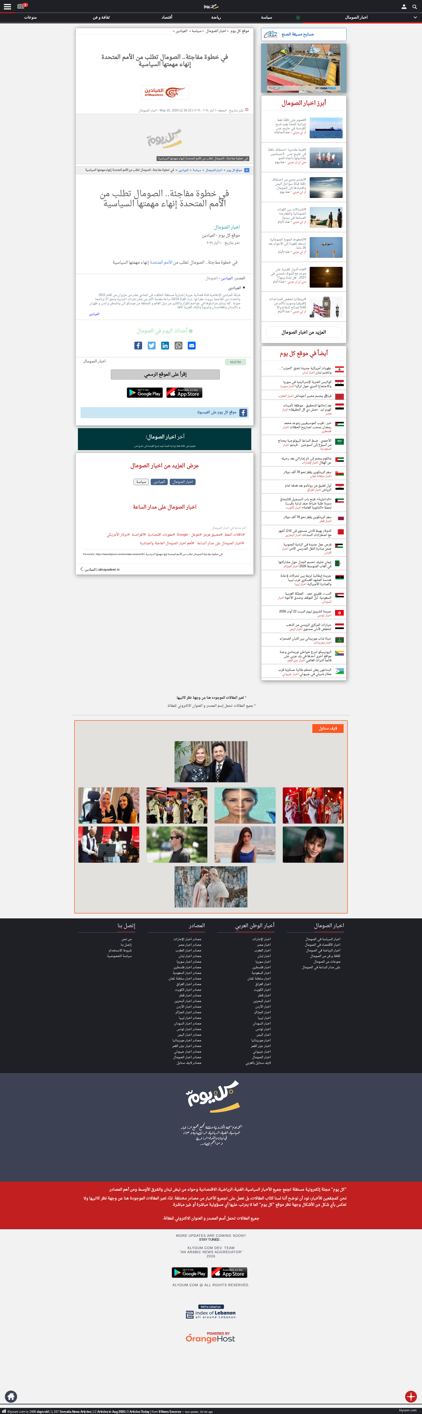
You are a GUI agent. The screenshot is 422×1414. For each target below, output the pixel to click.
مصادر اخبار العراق (188, 984)
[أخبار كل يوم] (211, 7)
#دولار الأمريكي (118, 535)
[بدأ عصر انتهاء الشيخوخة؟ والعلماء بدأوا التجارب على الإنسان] (245, 805)
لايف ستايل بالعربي (258, 1063)
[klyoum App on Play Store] (191, 1277)
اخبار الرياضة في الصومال (323, 950)
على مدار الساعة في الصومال (321, 967)
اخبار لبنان (264, 956)
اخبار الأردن (263, 1007)
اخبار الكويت (262, 990)
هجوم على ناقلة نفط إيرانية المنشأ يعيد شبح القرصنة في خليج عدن (164, 446)
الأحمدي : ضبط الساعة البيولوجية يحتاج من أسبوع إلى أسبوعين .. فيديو (304, 443)
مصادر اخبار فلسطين (187, 967)
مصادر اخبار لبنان (190, 956)
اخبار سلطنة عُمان (259, 979)
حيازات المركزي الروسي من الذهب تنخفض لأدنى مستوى (308, 627)
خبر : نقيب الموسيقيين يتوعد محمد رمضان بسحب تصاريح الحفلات (307, 425)
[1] (20, 5)
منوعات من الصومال (327, 962)
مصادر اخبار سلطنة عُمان (185, 979)
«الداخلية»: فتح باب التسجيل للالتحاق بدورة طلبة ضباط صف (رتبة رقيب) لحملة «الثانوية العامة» (305, 503)
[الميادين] (164, 92)
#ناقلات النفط (234, 535)
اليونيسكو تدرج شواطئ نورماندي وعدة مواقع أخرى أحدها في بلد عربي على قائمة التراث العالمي (305, 656)
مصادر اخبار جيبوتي (187, 1052)
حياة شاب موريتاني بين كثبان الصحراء (305, 639)
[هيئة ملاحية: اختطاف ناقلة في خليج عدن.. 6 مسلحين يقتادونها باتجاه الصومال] (326, 168)
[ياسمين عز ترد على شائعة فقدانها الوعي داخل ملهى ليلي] (245, 844)
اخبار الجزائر (262, 1012)
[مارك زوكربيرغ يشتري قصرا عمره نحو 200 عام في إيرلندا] (177, 844)
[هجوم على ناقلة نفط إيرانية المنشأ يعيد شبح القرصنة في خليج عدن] (326, 138)
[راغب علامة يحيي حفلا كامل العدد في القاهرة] (177, 805)
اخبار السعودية (261, 973)
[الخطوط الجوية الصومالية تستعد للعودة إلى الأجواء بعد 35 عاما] (326, 258)
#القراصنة (139, 535)
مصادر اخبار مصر (189, 945)
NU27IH (235, 362)
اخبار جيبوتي (262, 1052)
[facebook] (137, 348)
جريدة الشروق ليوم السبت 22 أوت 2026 (305, 612)
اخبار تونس (263, 1029)
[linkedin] (164, 348)
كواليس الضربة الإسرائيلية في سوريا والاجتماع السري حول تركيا (307, 384)
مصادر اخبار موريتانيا (186, 1040)
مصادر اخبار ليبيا (190, 1018)
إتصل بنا (126, 945)
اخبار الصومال (213, 170)
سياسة (196, 31)
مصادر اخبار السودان (187, 1024)
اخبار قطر (264, 995)
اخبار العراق (263, 984)
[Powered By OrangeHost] (211, 1343)
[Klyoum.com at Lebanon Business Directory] (211, 1319)
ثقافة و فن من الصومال (325, 956)
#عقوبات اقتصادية (161, 535)
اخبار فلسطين (261, 967)
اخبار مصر (264, 945)
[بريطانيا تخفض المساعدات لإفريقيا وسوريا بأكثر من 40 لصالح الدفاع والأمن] (326, 317)
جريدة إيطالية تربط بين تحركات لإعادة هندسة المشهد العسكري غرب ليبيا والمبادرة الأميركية (305, 580)
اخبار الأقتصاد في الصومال (322, 945)
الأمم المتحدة (161, 263)
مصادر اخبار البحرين (187, 1001)
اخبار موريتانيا (261, 1040)
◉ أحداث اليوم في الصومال (165, 331)
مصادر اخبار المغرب (188, 950)
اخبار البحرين (262, 1001)
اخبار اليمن (263, 1035)
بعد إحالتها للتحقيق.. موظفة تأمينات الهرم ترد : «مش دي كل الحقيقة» (307, 407)
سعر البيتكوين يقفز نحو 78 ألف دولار (307, 472)
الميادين (181, 31)
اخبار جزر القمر (261, 1046)
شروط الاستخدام (120, 950)
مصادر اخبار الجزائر (188, 1012)
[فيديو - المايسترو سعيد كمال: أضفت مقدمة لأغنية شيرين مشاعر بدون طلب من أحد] (109, 844)
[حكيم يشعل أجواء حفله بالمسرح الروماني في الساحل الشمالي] (313, 805)
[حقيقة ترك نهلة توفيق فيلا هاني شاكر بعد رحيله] (211, 762)
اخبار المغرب (262, 950)
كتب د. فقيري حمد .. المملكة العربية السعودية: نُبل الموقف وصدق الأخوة (307, 596)
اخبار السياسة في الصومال (322, 939)
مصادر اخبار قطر (190, 995)
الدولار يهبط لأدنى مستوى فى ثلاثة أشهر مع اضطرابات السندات (304, 533)
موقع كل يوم (240, 31)
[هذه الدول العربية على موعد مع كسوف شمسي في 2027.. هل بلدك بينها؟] (326, 288)
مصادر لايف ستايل (189, 1063)
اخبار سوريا (263, 962)
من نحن (126, 939)
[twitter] (151, 348)
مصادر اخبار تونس (189, 1029)
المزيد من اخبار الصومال (304, 332)
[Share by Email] (191, 348)
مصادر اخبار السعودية (187, 973)
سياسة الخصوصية (119, 956)
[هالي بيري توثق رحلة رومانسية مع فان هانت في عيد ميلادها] (313, 844)
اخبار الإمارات (261, 939)
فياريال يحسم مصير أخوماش (312, 396)
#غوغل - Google (189, 535)
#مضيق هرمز (212, 535)
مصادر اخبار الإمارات (187, 939)
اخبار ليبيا (264, 1018)
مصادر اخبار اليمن (189, 1035)
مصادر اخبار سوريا (189, 962)
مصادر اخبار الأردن (188, 1007)
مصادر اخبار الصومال (187, 1057)
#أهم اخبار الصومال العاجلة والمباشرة (167, 544)
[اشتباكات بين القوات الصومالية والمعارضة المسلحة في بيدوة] (326, 228)
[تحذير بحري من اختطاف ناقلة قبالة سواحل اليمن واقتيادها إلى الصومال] (326, 198)
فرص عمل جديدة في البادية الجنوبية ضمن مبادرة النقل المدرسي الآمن (307, 547)
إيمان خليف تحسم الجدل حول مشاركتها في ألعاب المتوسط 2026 (304, 564)
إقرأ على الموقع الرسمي (165, 374)
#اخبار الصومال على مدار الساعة (220, 544)
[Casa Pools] (304, 68)
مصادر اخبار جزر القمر (186, 1046)
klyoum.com (408, 1410)
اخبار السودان (262, 1024)
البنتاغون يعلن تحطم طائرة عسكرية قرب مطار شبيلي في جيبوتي (304, 672)
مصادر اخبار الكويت (188, 990)
